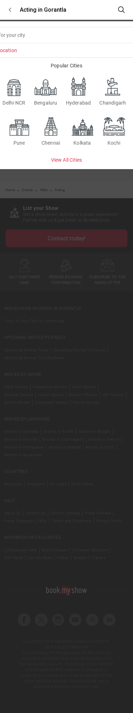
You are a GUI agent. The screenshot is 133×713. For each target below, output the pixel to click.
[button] (10, 9)
